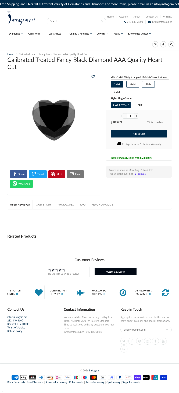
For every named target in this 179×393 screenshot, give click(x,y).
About (137, 16)
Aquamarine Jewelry (56, 382)
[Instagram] (147, 341)
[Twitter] (123, 341)
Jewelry (101, 33)
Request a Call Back (17, 324)
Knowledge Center (138, 33)
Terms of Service (16, 327)
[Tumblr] (155, 341)
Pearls (116, 33)
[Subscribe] (167, 329)
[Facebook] (131, 341)
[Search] (102, 21)
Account (123, 16)
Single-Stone (121, 105)
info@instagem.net (162, 21)
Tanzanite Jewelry (95, 382)
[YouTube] (163, 341)
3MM (117, 84)
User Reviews (20, 204)
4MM (132, 84)
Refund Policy (102, 204)
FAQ (82, 204)
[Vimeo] (123, 348)
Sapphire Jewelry (131, 382)
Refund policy (14, 331)
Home (110, 16)
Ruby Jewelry (76, 382)
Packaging (66, 204)
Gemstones (34, 33)
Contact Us (152, 16)
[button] (93, 76)
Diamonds (14, 33)
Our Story (44, 204)
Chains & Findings (79, 33)
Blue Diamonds (35, 382)
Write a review (155, 122)
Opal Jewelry (113, 382)
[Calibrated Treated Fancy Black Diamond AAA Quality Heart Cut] (54, 123)
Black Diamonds (16, 382)
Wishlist (167, 16)
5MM (148, 84)
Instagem (94, 370)
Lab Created (55, 33)
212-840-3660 (135, 21)
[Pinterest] (139, 341)
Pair (140, 105)
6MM (117, 92)
